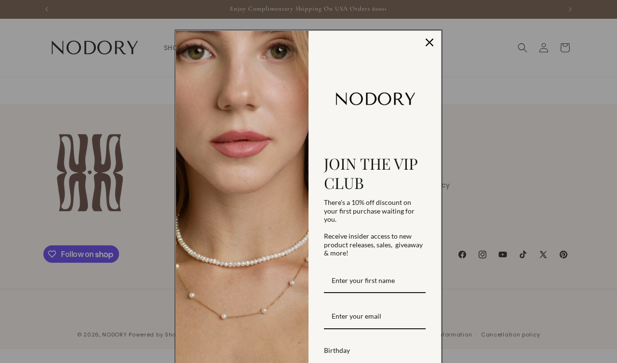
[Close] (429, 42)
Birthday (337, 350)
